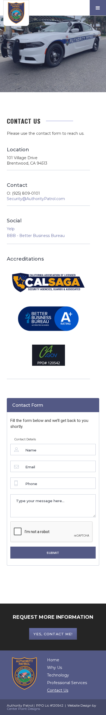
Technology (58, 675)
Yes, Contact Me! (52, 634)
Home (53, 660)
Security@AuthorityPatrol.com (36, 198)
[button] (98, 7)
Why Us (54, 667)
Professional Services (67, 682)
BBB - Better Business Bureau (36, 235)
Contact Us (57, 690)
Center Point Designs (23, 709)
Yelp (11, 228)
